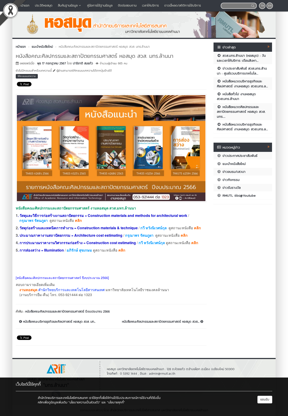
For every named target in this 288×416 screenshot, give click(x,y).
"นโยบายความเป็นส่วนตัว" (84, 402)
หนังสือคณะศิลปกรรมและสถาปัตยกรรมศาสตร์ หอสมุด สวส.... (161, 321)
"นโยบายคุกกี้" (116, 402)
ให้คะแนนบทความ (27, 76)
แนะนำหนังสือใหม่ (233, 163)
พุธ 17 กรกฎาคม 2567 (51, 63)
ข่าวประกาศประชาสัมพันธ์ (239, 155)
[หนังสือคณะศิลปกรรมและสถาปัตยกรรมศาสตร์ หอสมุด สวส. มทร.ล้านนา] (111, 147)
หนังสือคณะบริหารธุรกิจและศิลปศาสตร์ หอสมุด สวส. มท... (58, 321)
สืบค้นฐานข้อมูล (68, 5)
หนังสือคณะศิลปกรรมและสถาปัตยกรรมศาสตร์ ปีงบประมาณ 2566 (67, 311)
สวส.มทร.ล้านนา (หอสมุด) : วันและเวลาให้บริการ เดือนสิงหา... (241, 58)
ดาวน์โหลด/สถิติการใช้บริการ (182, 5)
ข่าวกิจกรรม (230, 179)
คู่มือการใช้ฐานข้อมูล (99, 5)
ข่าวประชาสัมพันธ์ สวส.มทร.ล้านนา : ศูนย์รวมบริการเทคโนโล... (242, 71)
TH (262, 6)
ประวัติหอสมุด (43, 5)
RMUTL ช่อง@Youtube (238, 195)
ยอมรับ (264, 399)
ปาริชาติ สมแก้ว (83, 63)
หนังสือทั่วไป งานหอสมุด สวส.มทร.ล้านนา (236, 96)
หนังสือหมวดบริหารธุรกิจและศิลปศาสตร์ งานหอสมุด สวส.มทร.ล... (242, 83)
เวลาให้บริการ (150, 5)
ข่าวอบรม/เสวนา (233, 171)
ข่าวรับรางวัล (231, 187)
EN (270, 6)
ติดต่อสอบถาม (127, 5)
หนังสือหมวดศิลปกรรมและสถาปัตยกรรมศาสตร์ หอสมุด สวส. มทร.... (241, 111)
